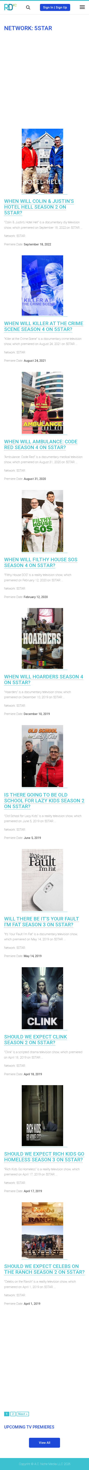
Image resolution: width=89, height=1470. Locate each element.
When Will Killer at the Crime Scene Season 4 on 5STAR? (43, 326)
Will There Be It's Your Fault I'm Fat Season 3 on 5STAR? (41, 922)
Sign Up (61, 7)
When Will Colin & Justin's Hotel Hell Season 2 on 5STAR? (39, 207)
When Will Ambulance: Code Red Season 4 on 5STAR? (40, 444)
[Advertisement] (44, 80)
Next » (22, 1414)
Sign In (48, 7)
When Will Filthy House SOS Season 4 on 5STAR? (40, 562)
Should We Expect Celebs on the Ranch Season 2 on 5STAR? (44, 1269)
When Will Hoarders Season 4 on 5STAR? (43, 679)
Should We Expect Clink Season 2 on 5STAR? (35, 1039)
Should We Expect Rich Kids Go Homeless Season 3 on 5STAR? (44, 1157)
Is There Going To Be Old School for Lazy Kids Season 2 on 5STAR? (44, 800)
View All (44, 1443)
